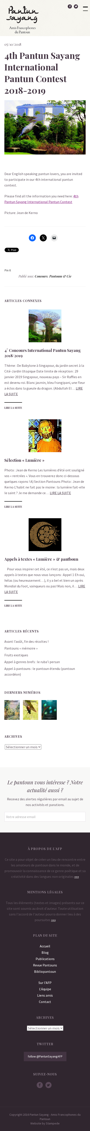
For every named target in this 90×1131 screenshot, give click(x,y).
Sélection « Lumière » (24, 460)
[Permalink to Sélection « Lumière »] (45, 451)
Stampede (53, 1123)
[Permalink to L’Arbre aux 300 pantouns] (49, 718)
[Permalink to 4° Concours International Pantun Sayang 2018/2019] (45, 341)
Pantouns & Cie (60, 276)
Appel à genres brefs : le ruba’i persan (32, 662)
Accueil (45, 946)
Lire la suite (60, 493)
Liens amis (45, 995)
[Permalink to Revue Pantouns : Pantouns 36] (30, 718)
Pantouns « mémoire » (21, 648)
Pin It (8, 270)
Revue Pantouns (45, 965)
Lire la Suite (13, 407)
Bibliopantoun (45, 971)
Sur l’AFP (45, 982)
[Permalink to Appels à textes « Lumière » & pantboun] (45, 550)
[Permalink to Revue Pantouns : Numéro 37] (12, 718)
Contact (45, 1001)
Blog (45, 952)
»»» (76, 876)
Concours (41, 276)
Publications (45, 959)
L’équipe (45, 989)
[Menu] (83, 6)
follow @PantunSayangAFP (45, 1056)
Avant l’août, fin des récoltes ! (26, 641)
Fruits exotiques (16, 655)
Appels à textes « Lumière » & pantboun (41, 559)
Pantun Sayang (22, 19)
